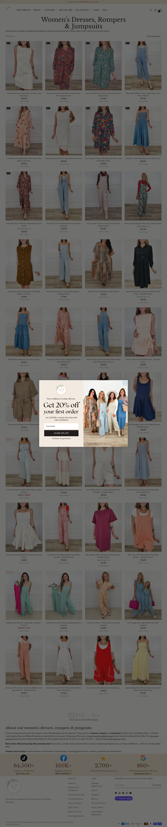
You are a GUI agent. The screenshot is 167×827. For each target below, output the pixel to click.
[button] (61, 438)
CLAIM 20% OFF (61, 433)
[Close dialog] (125, 383)
